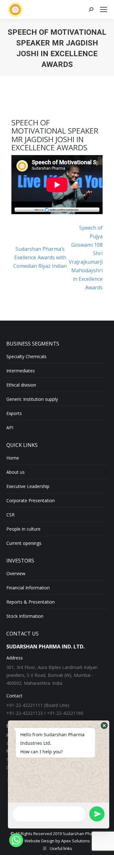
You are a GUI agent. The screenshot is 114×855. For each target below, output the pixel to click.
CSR (10, 515)
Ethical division (21, 385)
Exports (14, 413)
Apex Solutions (75, 841)
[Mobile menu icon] (103, 9)
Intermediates (20, 371)
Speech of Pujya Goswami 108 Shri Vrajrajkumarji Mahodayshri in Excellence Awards (86, 257)
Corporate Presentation (30, 500)
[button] (104, 725)
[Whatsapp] (16, 840)
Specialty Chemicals (26, 356)
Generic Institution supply (32, 399)
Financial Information (28, 588)
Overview (15, 573)
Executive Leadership (27, 486)
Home (12, 458)
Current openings (23, 543)
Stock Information (24, 616)
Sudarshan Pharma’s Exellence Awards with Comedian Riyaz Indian (40, 257)
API (9, 427)
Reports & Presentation (30, 602)
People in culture (23, 529)
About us (15, 472)
